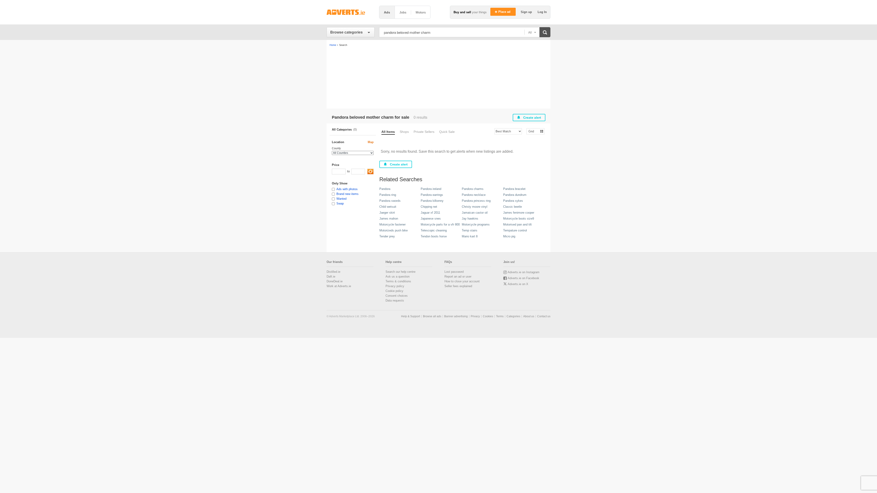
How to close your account (462, 281)
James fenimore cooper (518, 212)
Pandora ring (387, 195)
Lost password (454, 271)
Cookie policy (394, 291)
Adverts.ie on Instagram (523, 272)
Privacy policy (395, 286)
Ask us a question (397, 276)
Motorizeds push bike (393, 230)
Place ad (504, 11)
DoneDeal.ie (335, 281)
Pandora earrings (432, 195)
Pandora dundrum (514, 195)
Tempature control (515, 230)
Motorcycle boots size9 (518, 218)
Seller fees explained (458, 286)
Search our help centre (400, 271)
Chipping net (429, 206)
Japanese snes (431, 218)
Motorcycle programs (476, 224)
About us (528, 316)
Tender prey (387, 236)
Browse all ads (432, 316)
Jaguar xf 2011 (430, 212)
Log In (542, 12)
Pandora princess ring (476, 200)
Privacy (475, 316)
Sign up (527, 12)
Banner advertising (456, 316)
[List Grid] (533, 131)
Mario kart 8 (470, 236)
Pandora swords (390, 200)
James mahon (388, 218)
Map (371, 142)
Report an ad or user (457, 276)
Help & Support (410, 316)
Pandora (384, 189)
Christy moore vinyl (474, 206)
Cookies (488, 316)
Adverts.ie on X (518, 284)
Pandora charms (472, 189)
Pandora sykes (513, 200)
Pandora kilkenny (432, 200)
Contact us (543, 316)
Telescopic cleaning (434, 230)
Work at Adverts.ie (339, 286)
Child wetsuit (387, 206)
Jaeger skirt (387, 212)
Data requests (395, 300)
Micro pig (509, 236)
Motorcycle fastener (392, 224)
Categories (513, 316)
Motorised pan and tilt (517, 224)
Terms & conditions (398, 281)
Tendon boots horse (434, 236)
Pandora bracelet (514, 189)
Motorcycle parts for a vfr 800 (440, 224)
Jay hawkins (470, 218)
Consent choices (397, 295)
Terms (500, 316)
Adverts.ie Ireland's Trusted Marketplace (351, 12)
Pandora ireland (431, 189)
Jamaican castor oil (475, 212)
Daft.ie (331, 276)
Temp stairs (469, 230)
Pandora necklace (474, 195)
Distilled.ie (333, 271)
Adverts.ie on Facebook (523, 278)
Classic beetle (512, 206)
